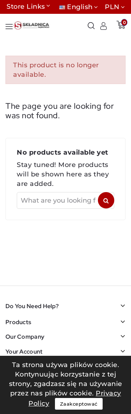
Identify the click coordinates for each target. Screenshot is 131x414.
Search (106, 200)
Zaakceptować (79, 404)
